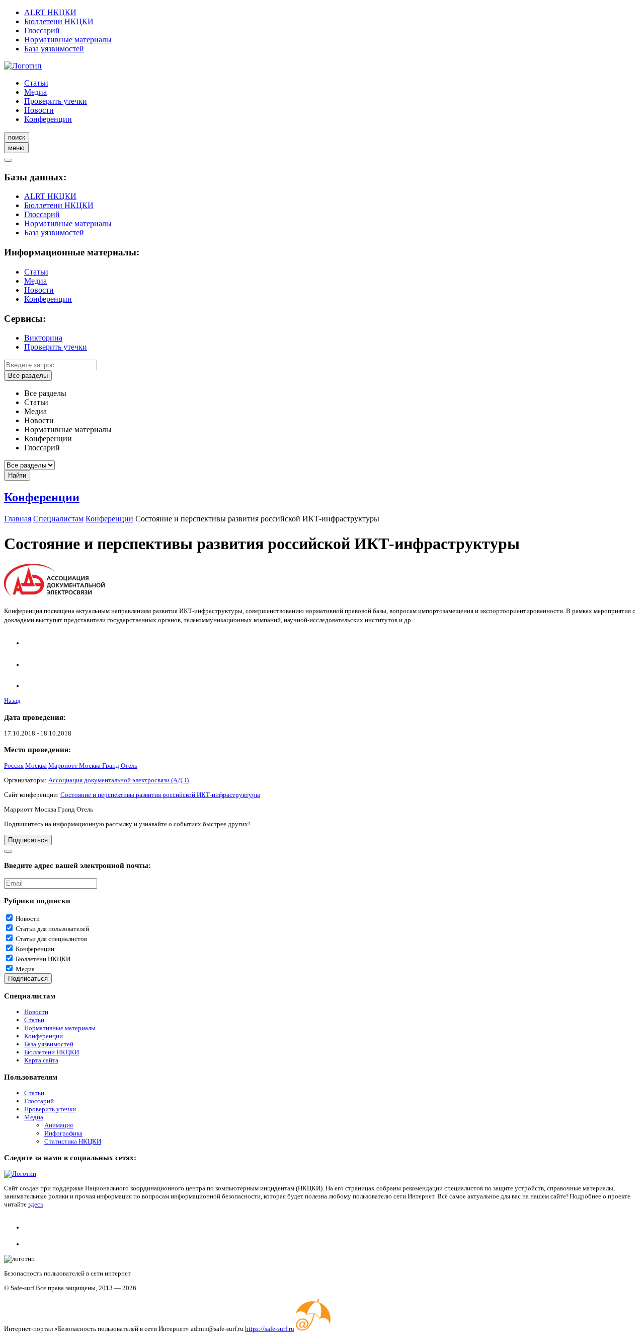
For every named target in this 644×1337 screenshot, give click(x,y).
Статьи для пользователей (52, 928)
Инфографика (63, 1133)
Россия (14, 765)
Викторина (43, 337)
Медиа (35, 92)
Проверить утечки (55, 101)
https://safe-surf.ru (269, 1328)
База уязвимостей (54, 48)
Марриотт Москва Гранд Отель (92, 765)
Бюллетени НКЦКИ (59, 21)
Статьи (36, 83)
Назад (12, 700)
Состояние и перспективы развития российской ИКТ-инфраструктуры (160, 794)
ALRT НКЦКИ (50, 12)
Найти (17, 475)
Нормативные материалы (68, 39)
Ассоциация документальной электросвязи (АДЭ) (118, 780)
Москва (36, 765)
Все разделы (28, 375)
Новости (39, 110)
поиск (16, 137)
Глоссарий (42, 30)
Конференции (48, 119)
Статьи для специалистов (51, 939)
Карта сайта (41, 1060)
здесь (35, 1204)
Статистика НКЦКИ (72, 1141)
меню (16, 148)
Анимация (58, 1125)
